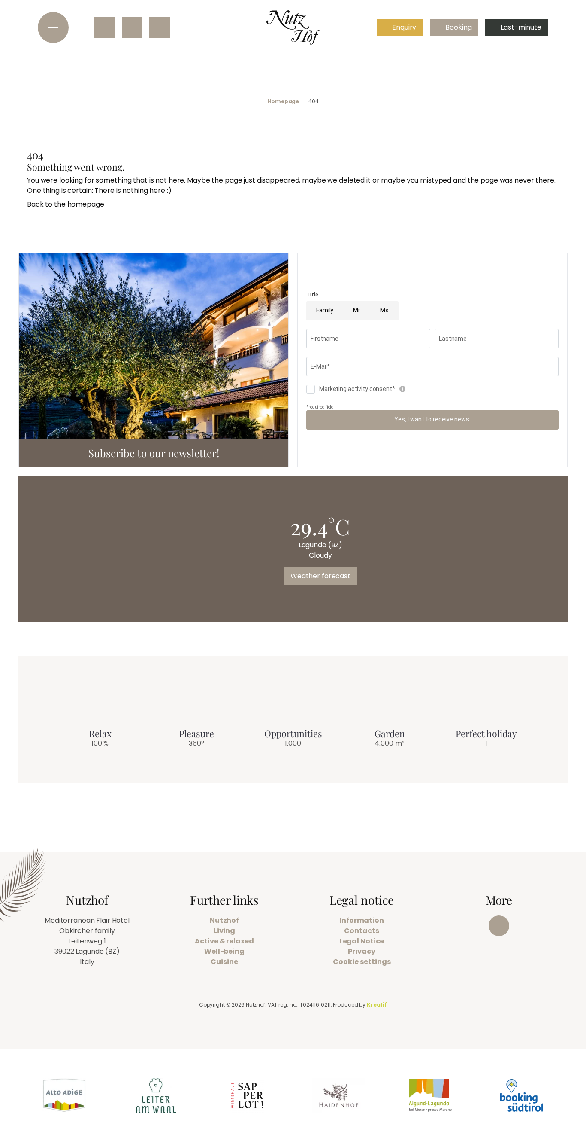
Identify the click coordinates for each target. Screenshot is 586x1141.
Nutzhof (224, 920)
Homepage (283, 101)
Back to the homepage (65, 204)
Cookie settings (362, 962)
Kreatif (377, 1004)
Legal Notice (361, 941)
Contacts (361, 931)
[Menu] (53, 27)
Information (361, 920)
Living (224, 931)
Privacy (361, 951)
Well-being (224, 951)
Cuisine (224, 962)
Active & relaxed (224, 941)
